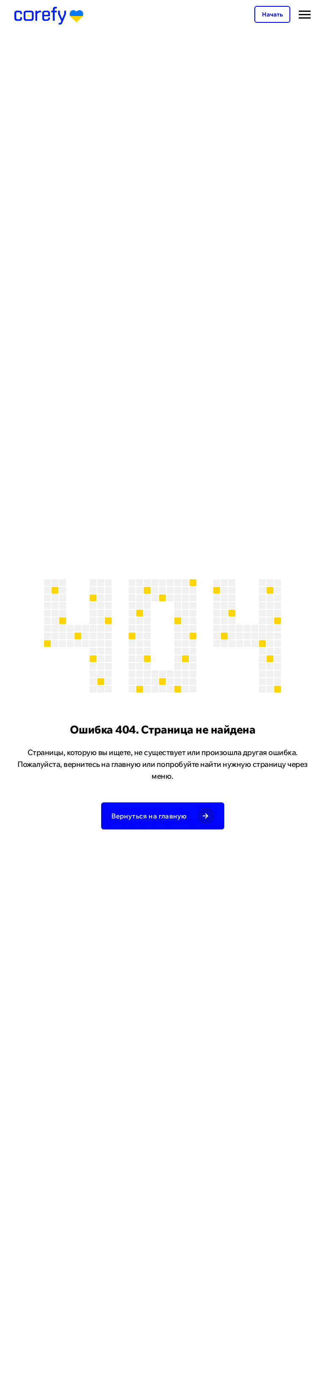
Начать (272, 14)
